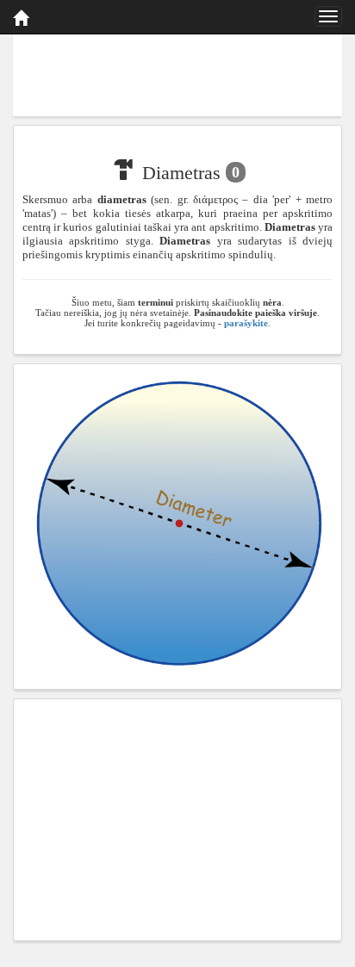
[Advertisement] (177, 73)
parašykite (246, 323)
